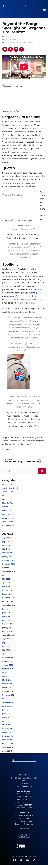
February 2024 (8, 624)
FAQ (3, 499)
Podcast (5, 507)
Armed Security (8, 484)
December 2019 (8, 736)
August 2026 (7, 538)
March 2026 (7, 549)
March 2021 (7, 725)
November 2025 (8, 564)
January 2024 (7, 627)
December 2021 (8, 691)
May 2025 (6, 579)
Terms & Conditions (24, 786)
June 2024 (6, 612)
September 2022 (8, 669)
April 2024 (6, 620)
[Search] (42, 471)
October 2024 (7, 601)
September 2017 (8, 747)
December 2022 (8, 657)
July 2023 (5, 642)
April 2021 (6, 721)
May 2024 (6, 616)
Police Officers (20, 42)
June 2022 (6, 672)
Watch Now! (34, 426)
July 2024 (5, 609)
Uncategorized (10, 39)
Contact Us (24, 783)
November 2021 (8, 695)
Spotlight (30, 42)
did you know (7, 492)
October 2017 (7, 743)
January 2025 (7, 594)
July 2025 (5, 575)
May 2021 (6, 717)
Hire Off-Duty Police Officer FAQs (24, 778)
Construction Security (10, 488)
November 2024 (8, 598)
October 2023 (7, 631)
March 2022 (7, 680)
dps (6, 42)
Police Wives (7, 514)
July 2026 (5, 541)
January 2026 (7, 556)
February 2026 (8, 553)
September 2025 (8, 571)
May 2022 (6, 676)
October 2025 (7, 568)
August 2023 (7, 639)
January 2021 (7, 732)
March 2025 (7, 586)
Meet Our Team (8, 503)
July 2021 (5, 710)
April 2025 (6, 583)
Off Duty (12, 42)
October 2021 (7, 699)
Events (4, 495)
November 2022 (8, 661)
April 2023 (6, 654)
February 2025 (8, 590)
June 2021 (6, 713)
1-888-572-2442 (27, 821)
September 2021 (8, 702)
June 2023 (6, 646)
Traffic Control (7, 522)
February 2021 (8, 728)
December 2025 (8, 560)
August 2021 (7, 706)
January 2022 (7, 687)
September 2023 (8, 635)
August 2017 (7, 751)
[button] (4, 49)
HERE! (33, 303)
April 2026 (6, 545)
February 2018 (8, 740)
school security (8, 518)
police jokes (6, 510)
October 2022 (7, 665)
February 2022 (8, 684)
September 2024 (8, 605)
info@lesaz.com (27, 824)
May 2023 (6, 650)
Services (24, 781)
